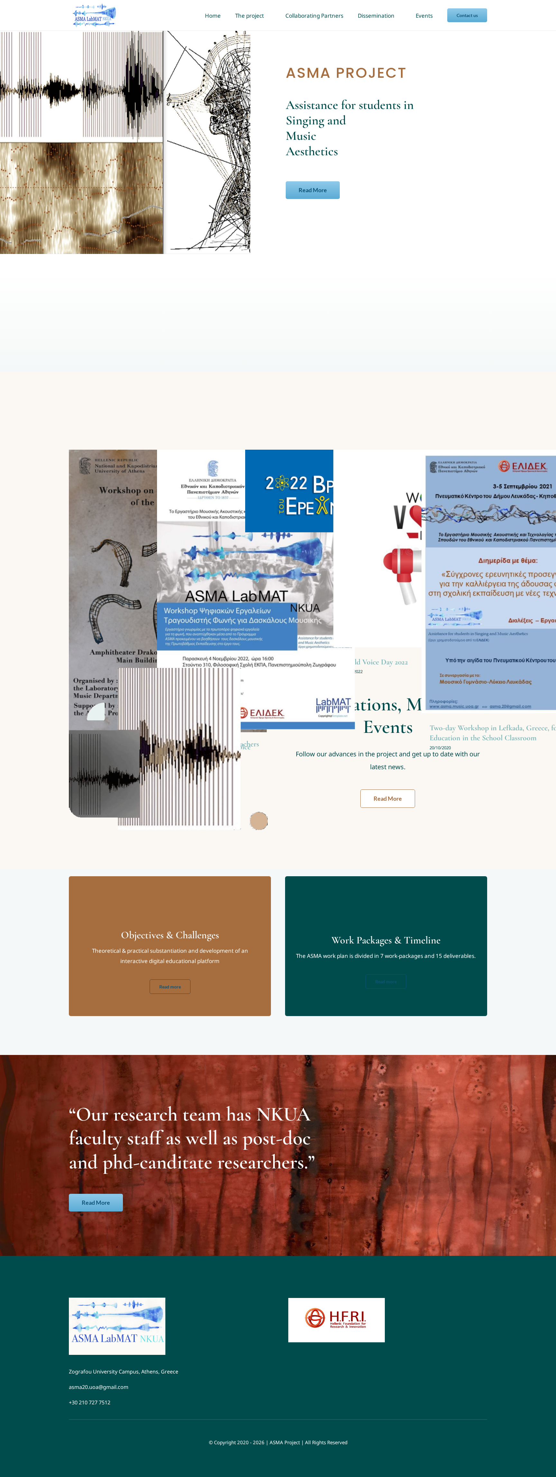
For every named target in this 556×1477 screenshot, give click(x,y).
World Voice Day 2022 (374, 662)
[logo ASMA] (117, 1300)
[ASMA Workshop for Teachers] (256, 589)
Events (255, 596)
